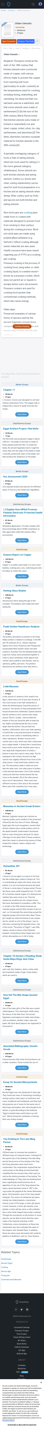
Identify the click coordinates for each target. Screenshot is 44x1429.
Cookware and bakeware (11, 1279)
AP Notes (22, 1340)
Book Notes (22, 1344)
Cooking (4, 1267)
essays (12, 10)
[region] (22, 1404)
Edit (10, 48)
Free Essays (22, 1334)
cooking (28, 212)
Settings (25, 48)
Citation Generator (21, 1347)
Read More (22, 414)
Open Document (8, 41)
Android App (22, 1353)
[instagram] (27, 1311)
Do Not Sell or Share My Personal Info (22, 1425)
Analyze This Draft (25, 41)
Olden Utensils (23, 23)
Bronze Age (6, 1271)
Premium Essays (22, 1331)
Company (22, 1365)
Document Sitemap (22, 1327)
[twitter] (22, 1311)
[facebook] (16, 1311)
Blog (22, 1376)
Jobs (18, 1372)
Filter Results (37, 48)
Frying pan (5, 1275)
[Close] (41, 1382)
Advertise (22, 1368)
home (3, 10)
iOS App (21, 1350)
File (5, 48)
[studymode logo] (15, 4)
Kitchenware (6, 1259)
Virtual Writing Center (21, 1337)
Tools (17, 48)
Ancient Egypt (6, 1263)
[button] (2, 3)
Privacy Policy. (8, 1420)
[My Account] (41, 4)
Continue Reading (22, 326)
